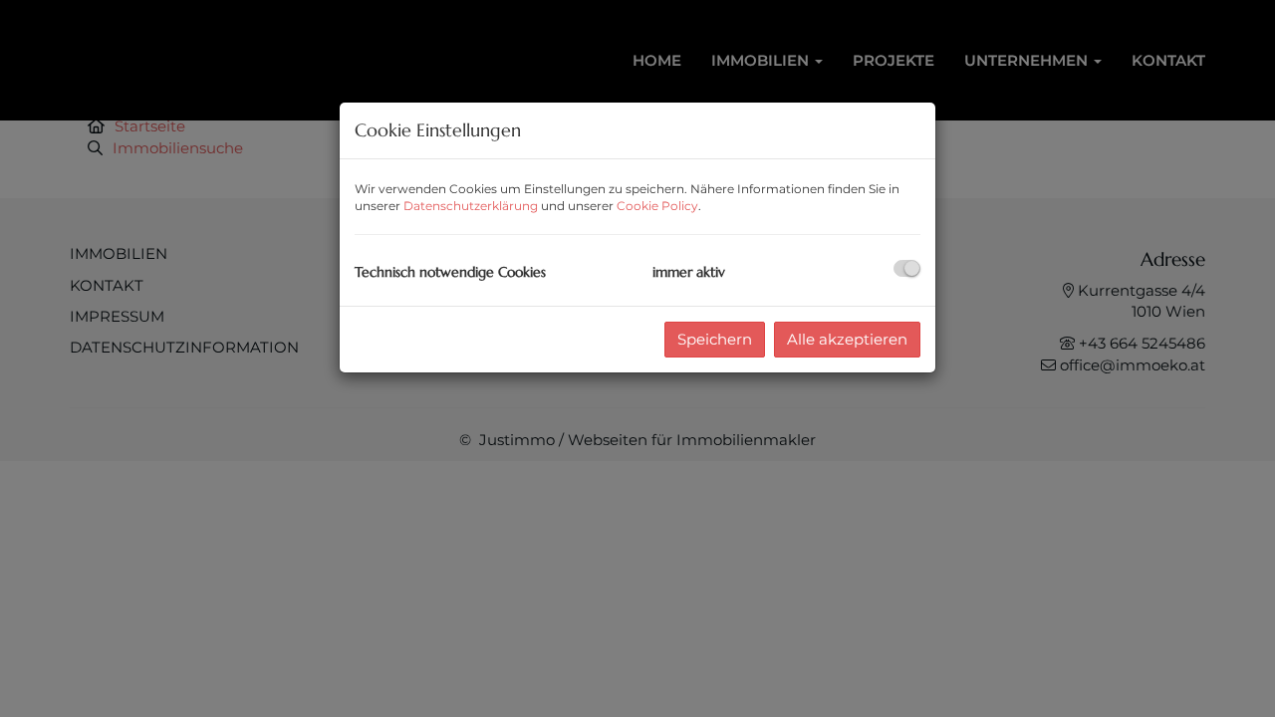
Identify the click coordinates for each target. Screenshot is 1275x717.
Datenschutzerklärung (470, 205)
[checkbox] (906, 268)
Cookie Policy (657, 205)
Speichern (714, 339)
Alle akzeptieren (847, 339)
